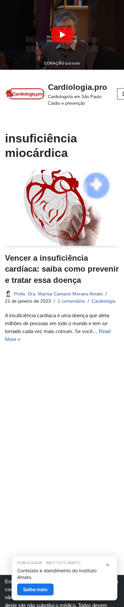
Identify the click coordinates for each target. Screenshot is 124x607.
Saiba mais (35, 589)
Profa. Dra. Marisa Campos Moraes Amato (58, 293)
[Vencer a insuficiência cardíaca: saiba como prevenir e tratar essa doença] (62, 208)
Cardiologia (103, 301)
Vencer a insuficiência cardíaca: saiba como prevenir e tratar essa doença (62, 269)
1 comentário (71, 301)
